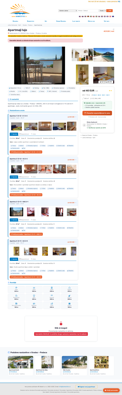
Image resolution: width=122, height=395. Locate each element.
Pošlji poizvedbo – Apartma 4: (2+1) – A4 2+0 (26, 277)
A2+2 (95, 95)
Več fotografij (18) (106, 82)
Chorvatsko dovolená (53, 390)
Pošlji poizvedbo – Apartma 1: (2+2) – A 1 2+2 (26, 152)
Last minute (76, 21)
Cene (34, 134)
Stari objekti (46, 392)
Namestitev (30, 21)
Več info (106, 21)
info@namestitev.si (64, 386)
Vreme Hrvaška (61, 21)
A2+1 (103, 95)
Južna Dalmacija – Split (14, 25)
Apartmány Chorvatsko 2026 (74, 390)
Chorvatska (63, 390)
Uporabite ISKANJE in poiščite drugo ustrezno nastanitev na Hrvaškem (61, 334)
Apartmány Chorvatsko (61, 392)
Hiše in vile (91, 21)
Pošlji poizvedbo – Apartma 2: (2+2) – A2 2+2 (26, 195)
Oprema (14, 134)
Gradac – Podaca (27, 25)
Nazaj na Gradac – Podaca (89, 135)
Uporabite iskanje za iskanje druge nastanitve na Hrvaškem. (30, 40)
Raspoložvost (25, 134)
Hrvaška (15, 21)
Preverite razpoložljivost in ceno (98, 113)
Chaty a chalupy (97, 390)
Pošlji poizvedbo (112, 390)
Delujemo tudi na (24, 390)
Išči (110, 10)
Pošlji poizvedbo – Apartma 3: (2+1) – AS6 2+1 (27, 234)
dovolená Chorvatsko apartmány (38, 390)
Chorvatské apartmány (73, 392)
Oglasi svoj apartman (87, 387)
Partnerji (52, 392)
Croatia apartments (87, 390)
